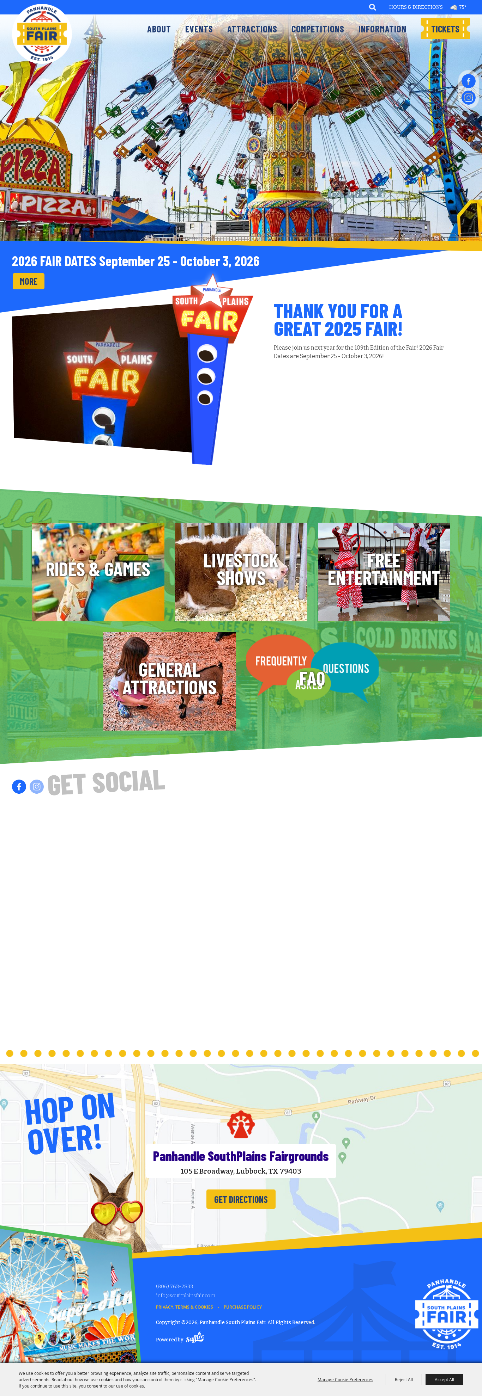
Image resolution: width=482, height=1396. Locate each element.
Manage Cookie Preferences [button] (345, 1379)
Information (382, 28)
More (28, 281)
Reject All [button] (404, 1379)
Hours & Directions (416, 7)
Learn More (98, 573)
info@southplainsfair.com (185, 1296)
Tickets (445, 28)
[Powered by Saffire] (195, 1338)
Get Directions (241, 1199)
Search (373, 7)
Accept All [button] (444, 1379)
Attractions (252, 28)
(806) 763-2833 (174, 1287)
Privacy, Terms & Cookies (184, 1307)
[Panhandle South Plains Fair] (42, 34)
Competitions (317, 28)
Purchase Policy (243, 1307)
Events (199, 28)
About (159, 28)
